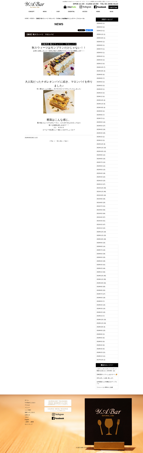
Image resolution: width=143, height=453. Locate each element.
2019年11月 (100, 279)
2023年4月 (100, 129)
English (27, 419)
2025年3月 (100, 60)
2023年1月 (100, 140)
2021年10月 (100, 195)
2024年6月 (100, 82)
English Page (113, 7)
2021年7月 (100, 206)
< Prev (52, 141)
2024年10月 (100, 71)
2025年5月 (100, 52)
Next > (66, 141)
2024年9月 (100, 74)
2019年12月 (100, 275)
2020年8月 (100, 246)
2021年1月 (100, 228)
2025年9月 (100, 41)
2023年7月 (100, 118)
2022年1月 (100, 184)
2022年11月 (100, 147)
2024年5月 (100, 85)
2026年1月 (100, 30)
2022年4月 (100, 173)
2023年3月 (100, 133)
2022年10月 (100, 151)
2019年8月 (100, 290)
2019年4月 (100, 305)
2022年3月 (100, 177)
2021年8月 (100, 202)
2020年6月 (100, 253)
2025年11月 (100, 34)
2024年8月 (100, 78)
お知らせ (27, 415)
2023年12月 (100, 100)
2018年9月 (100, 330)
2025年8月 (100, 45)
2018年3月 (100, 349)
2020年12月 (100, 232)
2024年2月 (100, 93)
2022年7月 (100, 162)
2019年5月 (100, 301)
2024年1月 (100, 96)
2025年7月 (100, 49)
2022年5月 (100, 169)
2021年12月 (100, 188)
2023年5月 (100, 125)
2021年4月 (100, 217)
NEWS (32, 18)
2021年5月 (100, 213)
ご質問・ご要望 (29, 422)
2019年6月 (100, 297)
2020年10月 (100, 239)
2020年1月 (100, 272)
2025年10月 (100, 38)
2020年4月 (100, 261)
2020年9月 (100, 242)
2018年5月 (100, 341)
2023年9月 (100, 111)
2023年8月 (100, 115)
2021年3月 (100, 221)
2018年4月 (100, 345)
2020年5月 (100, 257)
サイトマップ (28, 424)
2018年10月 (100, 327)
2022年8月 (100, 158)
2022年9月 (100, 155)
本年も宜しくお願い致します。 (105, 378)
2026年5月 (100, 27)
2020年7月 (100, 250)
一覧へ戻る (59, 141)
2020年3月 (100, 264)
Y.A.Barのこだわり (30, 402)
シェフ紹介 (28, 410)
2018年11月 (100, 323)
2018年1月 (100, 356)
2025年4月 (100, 56)
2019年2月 (100, 312)
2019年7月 (100, 294)
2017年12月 (100, 359)
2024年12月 (100, 67)
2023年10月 (100, 107)
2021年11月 (100, 191)
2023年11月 (100, 104)
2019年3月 (100, 308)
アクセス (27, 405)
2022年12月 (100, 144)
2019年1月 (100, 316)
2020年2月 (100, 268)
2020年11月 (100, 235)
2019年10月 (100, 283)
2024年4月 (100, 89)
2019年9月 (100, 286)
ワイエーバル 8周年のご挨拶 (105, 387)
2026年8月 (100, 23)
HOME (27, 18)
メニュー (27, 407)
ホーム (27, 400)
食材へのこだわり (30, 412)
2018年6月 (100, 338)
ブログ (27, 417)
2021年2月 (100, 224)
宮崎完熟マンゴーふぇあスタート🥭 (107, 374)
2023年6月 (100, 122)
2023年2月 (100, 136)
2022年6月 (100, 166)
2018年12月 (100, 319)
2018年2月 (100, 352)
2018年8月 (100, 334)
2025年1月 (100, 63)
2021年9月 (100, 199)
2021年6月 (100, 210)
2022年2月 (100, 180)
